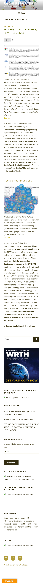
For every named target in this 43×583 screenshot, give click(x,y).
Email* (6, 452)
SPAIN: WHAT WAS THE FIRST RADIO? (20, 419)
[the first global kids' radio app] (17, 398)
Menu (23, 13)
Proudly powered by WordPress (16, 565)
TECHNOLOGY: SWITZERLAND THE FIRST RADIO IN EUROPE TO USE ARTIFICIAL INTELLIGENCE (21, 427)
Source (7, 118)
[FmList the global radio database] (18, 494)
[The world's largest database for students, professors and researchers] (21, 479)
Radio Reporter (19, 3)
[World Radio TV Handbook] (21, 383)
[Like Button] (7, 40)
